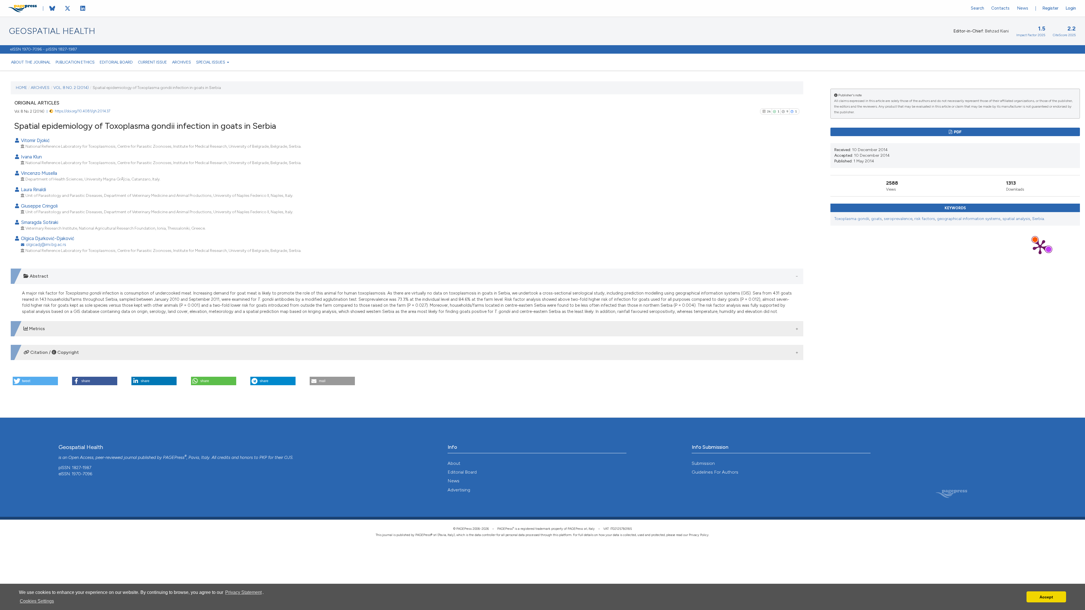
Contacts (1000, 8)
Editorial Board (116, 62)
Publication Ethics (75, 62)
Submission (703, 463)
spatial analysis (1016, 218)
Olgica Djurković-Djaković (47, 238)
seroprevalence (898, 218)
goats (876, 218)
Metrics (36, 328)
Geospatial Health (52, 31)
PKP (263, 457)
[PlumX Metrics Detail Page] (1040, 246)
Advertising (459, 490)
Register (1050, 8)
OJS (288, 457)
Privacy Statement (243, 592)
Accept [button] (1046, 597)
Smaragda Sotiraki (39, 222)
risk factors (924, 218)
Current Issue (152, 62)
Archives (181, 62)
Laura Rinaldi (33, 189)
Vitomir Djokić (35, 140)
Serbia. (1038, 218)
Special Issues (211, 62)
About (454, 463)
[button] (35, 381)
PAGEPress (174, 457)
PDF (957, 131)
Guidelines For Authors (715, 472)
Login (1071, 8)
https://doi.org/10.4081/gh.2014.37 (82, 111)
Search (977, 8)
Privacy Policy (699, 535)
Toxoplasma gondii (851, 218)
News (1022, 8)
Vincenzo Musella (38, 173)
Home (21, 87)
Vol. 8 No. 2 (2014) (71, 87)
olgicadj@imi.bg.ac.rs (46, 244)
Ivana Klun (31, 157)
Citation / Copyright (54, 352)
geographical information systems (969, 218)
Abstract (38, 276)
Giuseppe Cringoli (39, 206)
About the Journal (31, 62)
